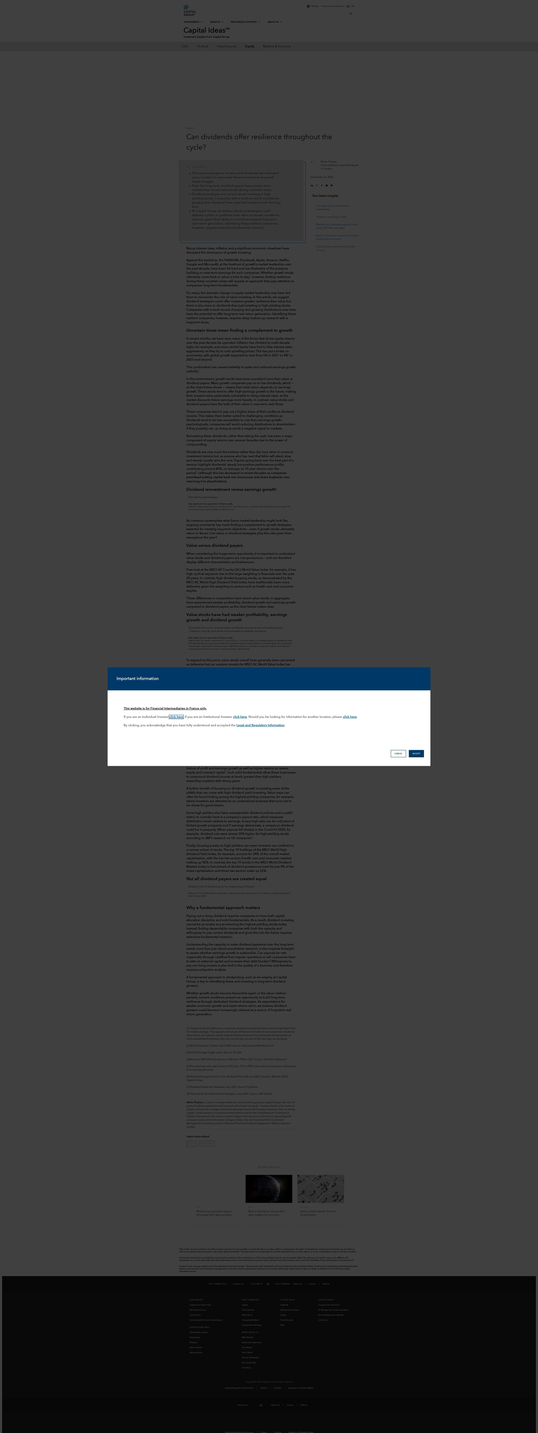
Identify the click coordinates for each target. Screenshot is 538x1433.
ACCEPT (416, 754)
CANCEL (398, 754)
